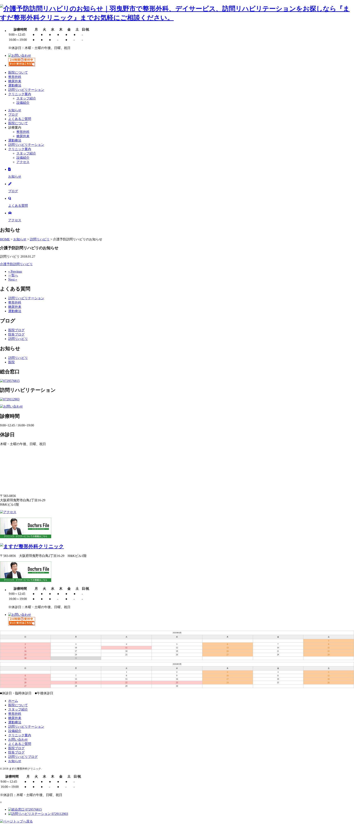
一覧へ (13, 275)
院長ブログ (16, 334)
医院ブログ (16, 330)
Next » (12, 279)
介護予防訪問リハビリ (16, 264)
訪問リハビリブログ (23, 756)
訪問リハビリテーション (26, 89)
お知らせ (14, 110)
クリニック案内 (19, 94)
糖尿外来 (14, 81)
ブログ (13, 114)
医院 (11, 362)
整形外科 (14, 77)
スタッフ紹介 (26, 98)
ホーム (13, 700)
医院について (18, 72)
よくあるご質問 (19, 119)
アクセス (23, 162)
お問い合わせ (18, 739)
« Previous (15, 271)
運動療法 (14, 85)
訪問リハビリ (18, 338)
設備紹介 (23, 102)
